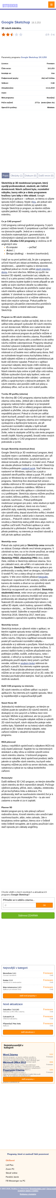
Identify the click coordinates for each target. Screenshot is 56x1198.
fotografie (43, 577)
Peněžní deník (12, 1177)
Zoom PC (10, 1169)
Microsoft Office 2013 (14, 1062)
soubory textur (28, 663)
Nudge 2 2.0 (8, 980)
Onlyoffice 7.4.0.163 (11, 1010)
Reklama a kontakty (28, 1194)
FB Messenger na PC (15, 1181)
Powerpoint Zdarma (13, 1070)
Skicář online (11, 1173)
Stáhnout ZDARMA (28, 915)
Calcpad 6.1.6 (8, 1017)
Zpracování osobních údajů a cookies (37, 1190)
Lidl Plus (9, 1165)
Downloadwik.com (37, 1189)
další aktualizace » (28, 1032)
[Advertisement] (28, 13)
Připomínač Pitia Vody (12, 1024)
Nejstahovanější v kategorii (13, 1046)
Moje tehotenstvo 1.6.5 (12, 987)
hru (34, 202)
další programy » (28, 1079)
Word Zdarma (10, 1054)
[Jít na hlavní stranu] (10, 7)
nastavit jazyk (28, 468)
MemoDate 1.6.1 (9, 973)
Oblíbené (10, 1160)
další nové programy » (28, 996)
